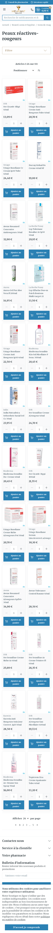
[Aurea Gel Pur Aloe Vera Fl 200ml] (13, 273)
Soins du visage (45, 25)
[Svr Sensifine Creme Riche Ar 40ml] (13, 640)
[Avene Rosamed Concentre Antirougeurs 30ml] (13, 212)
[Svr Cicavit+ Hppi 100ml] (39, 457)
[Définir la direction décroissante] (38, 70)
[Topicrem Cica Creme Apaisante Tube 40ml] (39, 763)
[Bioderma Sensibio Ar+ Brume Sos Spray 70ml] (13, 763)
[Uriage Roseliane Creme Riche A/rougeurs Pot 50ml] (13, 515)
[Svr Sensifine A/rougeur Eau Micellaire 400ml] (39, 701)
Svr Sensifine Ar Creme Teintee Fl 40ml (37, 660)
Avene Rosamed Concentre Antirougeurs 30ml (12, 229)
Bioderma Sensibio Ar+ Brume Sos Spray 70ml (12, 783)
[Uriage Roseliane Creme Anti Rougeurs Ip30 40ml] (13, 334)
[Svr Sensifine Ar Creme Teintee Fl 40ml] (39, 640)
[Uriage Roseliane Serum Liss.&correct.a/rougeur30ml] (39, 515)
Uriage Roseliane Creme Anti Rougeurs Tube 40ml (39, 109)
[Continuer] (37, 825)
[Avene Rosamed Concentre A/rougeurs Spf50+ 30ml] (13, 576)
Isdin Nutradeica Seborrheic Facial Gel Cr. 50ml (13, 416)
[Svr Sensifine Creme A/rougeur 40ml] (39, 395)
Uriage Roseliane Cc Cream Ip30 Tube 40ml (13, 171)
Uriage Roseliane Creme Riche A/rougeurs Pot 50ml (13, 532)
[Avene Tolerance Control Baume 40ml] (39, 576)
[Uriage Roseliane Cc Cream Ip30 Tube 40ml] (13, 151)
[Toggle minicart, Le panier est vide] (38, 9)
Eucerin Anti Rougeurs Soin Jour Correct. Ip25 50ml (12, 722)
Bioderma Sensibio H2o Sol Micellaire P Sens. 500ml (38, 354)
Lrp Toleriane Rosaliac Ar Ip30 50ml (37, 232)
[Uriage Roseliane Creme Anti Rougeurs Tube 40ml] (39, 89)
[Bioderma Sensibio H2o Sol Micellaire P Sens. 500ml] (39, 334)
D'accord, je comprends (26, 927)
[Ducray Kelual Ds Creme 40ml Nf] (39, 151)
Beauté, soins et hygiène (23, 25)
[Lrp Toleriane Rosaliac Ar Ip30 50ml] (39, 212)
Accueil (5, 25)
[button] (26, 50)
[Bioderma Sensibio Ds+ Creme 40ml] (13, 457)
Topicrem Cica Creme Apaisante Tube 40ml (37, 780)
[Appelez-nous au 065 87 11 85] (32, 9)
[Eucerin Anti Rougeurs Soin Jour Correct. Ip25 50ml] (13, 701)
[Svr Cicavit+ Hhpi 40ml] (13, 89)
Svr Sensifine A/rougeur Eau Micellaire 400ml (37, 722)
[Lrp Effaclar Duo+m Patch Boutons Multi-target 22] (39, 273)
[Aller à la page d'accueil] (19, 10)
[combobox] (23, 17)
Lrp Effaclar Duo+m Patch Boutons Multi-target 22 (38, 293)
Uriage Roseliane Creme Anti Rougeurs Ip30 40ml (13, 354)
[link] (16, 825)
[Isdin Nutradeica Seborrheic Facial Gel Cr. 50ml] (13, 395)
